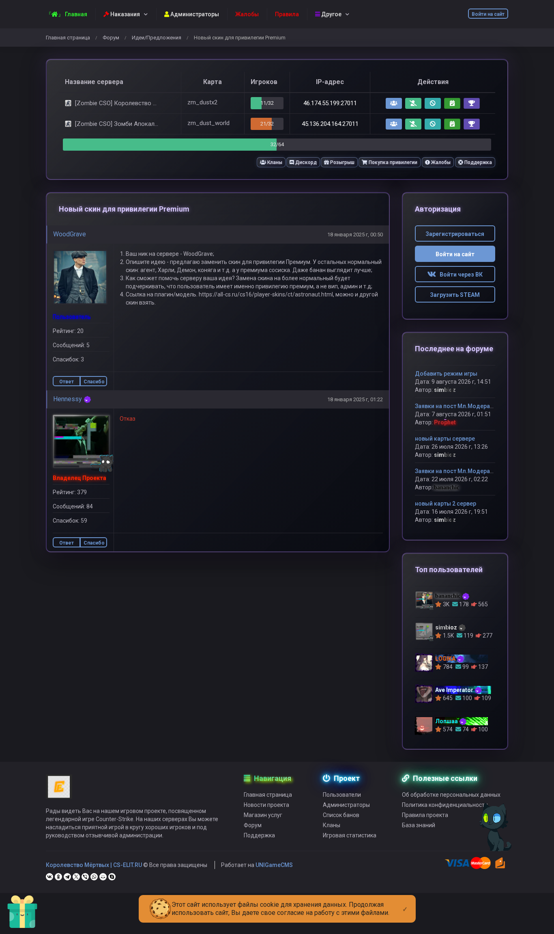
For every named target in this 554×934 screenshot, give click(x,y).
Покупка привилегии (392, 162)
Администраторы (194, 14)
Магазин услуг (263, 815)
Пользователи (342, 794)
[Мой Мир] (103, 876)
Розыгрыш (341, 162)
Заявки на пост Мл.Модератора (459, 406)
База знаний (418, 825)
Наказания (124, 14)
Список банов (341, 815)
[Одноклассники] (58, 876)
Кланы (274, 162)
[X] (76, 876)
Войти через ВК (459, 274)
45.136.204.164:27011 (330, 124)
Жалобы (440, 162)
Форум (111, 38)
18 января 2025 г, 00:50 (355, 234)
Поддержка (477, 162)
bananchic (446, 487)
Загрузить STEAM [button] (455, 295)
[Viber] (85, 876)
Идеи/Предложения (156, 38)
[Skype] (112, 876)
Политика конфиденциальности (445, 805)
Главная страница (68, 38)
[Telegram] (67, 876)
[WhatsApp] (94, 876)
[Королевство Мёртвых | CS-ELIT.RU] (59, 790)
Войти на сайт (488, 14)
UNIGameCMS (274, 865)
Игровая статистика (349, 835)
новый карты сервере (445, 438)
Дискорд (305, 162)
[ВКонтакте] (49, 876)
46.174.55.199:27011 (330, 103)
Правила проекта (425, 815)
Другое (330, 14)
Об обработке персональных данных (451, 794)
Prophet (445, 422)
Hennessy (67, 399)
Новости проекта (266, 805)
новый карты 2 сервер (445, 503)
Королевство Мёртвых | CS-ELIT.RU (94, 865)
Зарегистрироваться (454, 234)
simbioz (445, 390)
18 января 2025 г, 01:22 (355, 399)
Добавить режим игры (446, 373)
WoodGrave (69, 234)
